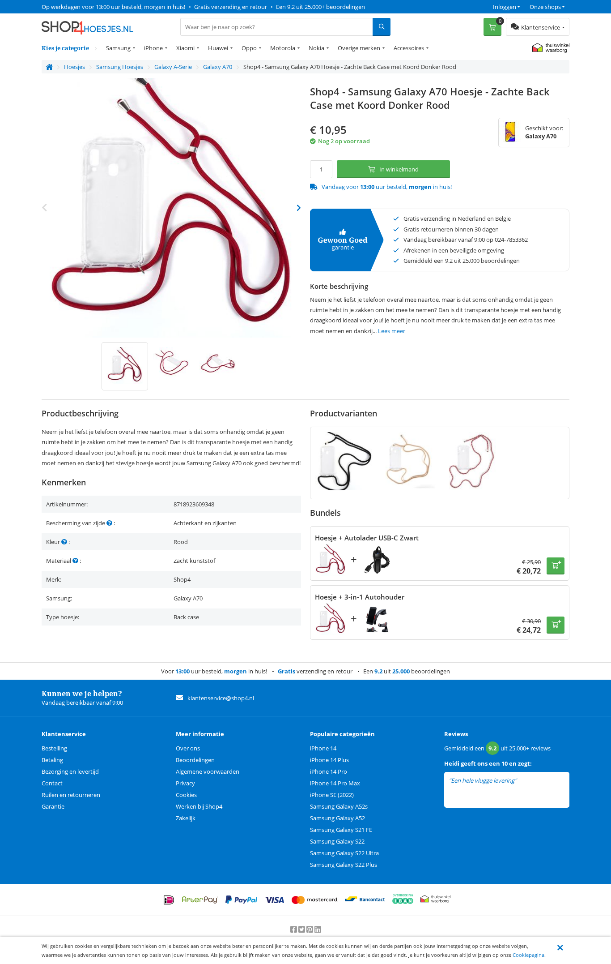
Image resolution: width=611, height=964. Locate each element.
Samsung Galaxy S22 (337, 841)
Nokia (316, 48)
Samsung (118, 48)
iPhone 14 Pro (328, 771)
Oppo (249, 48)
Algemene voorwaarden (207, 771)
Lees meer (391, 331)
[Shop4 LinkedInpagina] (317, 929)
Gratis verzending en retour (230, 7)
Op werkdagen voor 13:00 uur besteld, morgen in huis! (113, 7)
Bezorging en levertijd (70, 771)
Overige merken (359, 48)
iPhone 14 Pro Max (335, 783)
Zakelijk (185, 818)
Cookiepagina (528, 954)
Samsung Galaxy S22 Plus (343, 865)
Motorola (282, 48)
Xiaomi (185, 48)
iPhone (153, 48)
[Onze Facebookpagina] (294, 929)
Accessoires (409, 48)
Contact (52, 783)
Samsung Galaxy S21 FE (341, 830)
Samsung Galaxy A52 (337, 818)
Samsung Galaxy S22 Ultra (344, 853)
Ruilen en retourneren (71, 795)
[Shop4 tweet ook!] (302, 929)
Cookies (186, 795)
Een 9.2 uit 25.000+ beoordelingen (320, 7)
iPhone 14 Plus (329, 760)
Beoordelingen (195, 760)
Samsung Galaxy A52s (339, 806)
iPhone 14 (323, 748)
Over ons (188, 748)
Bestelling (54, 748)
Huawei (218, 48)
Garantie (53, 806)
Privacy (185, 783)
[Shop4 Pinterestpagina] (310, 929)
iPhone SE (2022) (332, 795)
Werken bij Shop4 (199, 806)
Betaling (52, 760)
